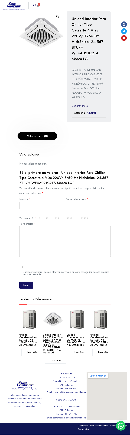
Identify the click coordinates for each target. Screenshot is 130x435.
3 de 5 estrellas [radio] (60, 218)
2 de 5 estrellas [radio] (49, 218)
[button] (58, 16)
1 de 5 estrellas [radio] (41, 218)
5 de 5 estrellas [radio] (88, 218)
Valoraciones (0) (37, 136)
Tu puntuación (27, 218)
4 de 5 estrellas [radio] (72, 218)
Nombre (24, 198)
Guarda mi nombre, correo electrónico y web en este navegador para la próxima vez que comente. (66, 273)
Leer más (32, 352)
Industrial (91, 113)
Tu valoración (27, 223)
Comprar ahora (80, 106)
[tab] (37, 136)
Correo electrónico (77, 198)
